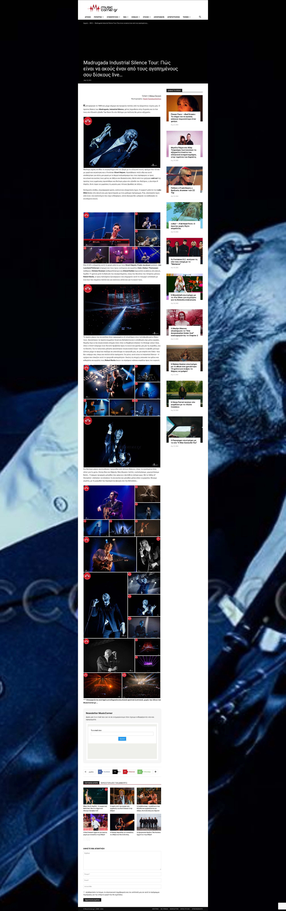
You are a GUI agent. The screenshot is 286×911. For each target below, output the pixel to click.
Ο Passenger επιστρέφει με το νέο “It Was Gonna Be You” (184, 441)
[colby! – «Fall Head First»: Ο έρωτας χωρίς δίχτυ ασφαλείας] (184, 215)
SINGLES (134, 17)
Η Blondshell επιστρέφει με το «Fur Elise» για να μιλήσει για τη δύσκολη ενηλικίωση (183, 297)
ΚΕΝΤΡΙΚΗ (155, 909)
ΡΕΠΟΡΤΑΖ (98, 17)
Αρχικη (88, 17)
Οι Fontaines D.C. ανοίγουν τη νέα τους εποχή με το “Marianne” (184, 261)
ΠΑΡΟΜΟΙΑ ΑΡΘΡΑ (91, 783)
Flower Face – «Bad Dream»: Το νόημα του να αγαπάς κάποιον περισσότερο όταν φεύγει (183, 117)
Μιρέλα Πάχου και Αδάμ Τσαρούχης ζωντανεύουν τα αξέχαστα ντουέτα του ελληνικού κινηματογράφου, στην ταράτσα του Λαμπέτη (183, 152)
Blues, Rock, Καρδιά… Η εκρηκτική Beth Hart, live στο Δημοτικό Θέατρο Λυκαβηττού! (95, 808)
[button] (200, 17)
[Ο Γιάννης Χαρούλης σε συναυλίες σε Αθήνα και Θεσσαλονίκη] (122, 822)
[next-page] (88, 839)
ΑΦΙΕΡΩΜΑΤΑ (159, 17)
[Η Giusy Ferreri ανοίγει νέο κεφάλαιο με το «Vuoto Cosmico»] (184, 394)
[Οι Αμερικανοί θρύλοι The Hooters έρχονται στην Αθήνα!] (149, 822)
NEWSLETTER (174, 909)
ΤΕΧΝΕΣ (186, 17)
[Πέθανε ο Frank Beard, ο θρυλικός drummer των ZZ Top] (184, 180)
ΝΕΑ (124, 17)
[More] (155, 772)
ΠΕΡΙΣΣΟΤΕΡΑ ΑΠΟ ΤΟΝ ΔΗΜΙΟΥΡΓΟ (114, 783)
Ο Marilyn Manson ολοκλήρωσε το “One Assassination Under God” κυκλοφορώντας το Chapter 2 (184, 332)
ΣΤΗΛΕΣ (146, 17)
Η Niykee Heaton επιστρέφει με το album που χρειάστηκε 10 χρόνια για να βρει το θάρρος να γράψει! (184, 367)
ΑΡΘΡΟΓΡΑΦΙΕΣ (173, 17)
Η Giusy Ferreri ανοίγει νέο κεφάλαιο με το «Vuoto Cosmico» (183, 404)
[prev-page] (84, 839)
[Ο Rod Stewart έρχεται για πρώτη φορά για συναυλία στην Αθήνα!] (95, 822)
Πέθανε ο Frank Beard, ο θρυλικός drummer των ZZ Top (183, 190)
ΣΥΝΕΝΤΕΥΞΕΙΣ (112, 17)
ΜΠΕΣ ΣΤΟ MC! (185, 909)
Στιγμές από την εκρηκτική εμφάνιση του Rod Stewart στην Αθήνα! (121, 808)
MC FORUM (164, 909)
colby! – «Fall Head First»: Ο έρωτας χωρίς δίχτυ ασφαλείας (183, 226)
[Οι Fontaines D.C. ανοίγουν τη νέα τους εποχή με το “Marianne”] (184, 251)
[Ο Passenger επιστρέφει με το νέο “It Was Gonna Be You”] (184, 429)
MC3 (91, 23)
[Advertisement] (162, 8)
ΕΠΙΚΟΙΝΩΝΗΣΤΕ (197, 909)
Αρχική (85, 23)
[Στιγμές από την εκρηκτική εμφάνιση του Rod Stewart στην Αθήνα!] (122, 796)
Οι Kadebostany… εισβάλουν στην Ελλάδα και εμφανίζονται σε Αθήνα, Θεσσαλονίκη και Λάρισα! (148, 808)
